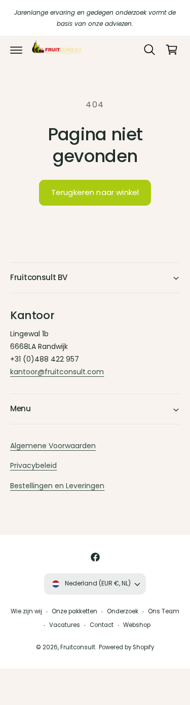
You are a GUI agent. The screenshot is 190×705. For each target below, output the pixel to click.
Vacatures (64, 625)
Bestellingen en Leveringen (57, 486)
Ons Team (163, 611)
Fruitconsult (77, 647)
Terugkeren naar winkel (95, 192)
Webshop (136, 625)
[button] (16, 49)
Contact (101, 625)
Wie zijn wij (26, 611)
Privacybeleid (33, 465)
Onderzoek (122, 611)
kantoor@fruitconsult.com (57, 372)
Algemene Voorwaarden (53, 446)
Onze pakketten (74, 611)
